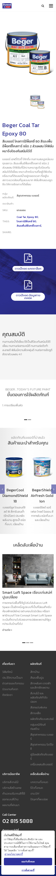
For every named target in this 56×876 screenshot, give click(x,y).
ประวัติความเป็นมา (12, 678)
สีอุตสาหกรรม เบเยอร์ (41, 736)
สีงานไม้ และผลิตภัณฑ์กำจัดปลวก (38, 697)
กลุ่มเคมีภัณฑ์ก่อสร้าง (38, 727)
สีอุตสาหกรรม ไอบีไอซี (41, 746)
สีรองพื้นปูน (37, 678)
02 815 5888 (17, 821)
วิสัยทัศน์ (7, 672)
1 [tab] (25, 419)
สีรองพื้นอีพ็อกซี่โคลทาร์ (29, 225)
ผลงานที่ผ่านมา (10, 805)
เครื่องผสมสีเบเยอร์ (41, 764)
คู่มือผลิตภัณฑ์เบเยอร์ (41, 756)
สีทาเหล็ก (35, 713)
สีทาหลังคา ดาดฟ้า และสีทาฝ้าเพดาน (40, 685)
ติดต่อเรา (7, 695)
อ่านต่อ (6, 630)
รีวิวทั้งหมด (36, 788)
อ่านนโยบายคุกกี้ (14, 854)
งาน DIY (35, 793)
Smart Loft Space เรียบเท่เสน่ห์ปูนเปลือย (27, 594)
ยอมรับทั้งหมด (28, 861)
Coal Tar (21, 217)
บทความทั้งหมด (39, 782)
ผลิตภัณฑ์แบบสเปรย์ (42, 719)
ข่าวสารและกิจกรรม (13, 683)
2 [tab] (29, 419)
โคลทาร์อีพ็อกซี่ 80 (26, 221)
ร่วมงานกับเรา (10, 689)
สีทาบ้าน (34, 672)
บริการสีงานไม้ (10, 782)
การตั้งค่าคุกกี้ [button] (28, 870)
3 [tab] (31, 642)
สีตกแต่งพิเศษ (38, 707)
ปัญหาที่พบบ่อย (39, 799)
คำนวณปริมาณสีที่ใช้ (13, 793)
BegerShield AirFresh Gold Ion (42, 495)
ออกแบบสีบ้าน (10, 799)
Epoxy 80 (32, 217)
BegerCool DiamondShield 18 (15, 495)
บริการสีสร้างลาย (11, 788)
